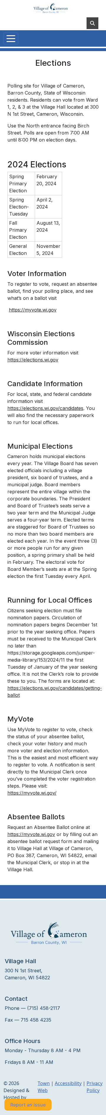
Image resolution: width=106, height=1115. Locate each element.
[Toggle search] (92, 23)
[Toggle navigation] (11, 38)
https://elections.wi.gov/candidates (45, 408)
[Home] (50, 8)
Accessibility (68, 1083)
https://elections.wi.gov (32, 360)
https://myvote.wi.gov (33, 310)
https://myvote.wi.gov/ (32, 793)
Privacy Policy (94, 1087)
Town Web (44, 1087)
